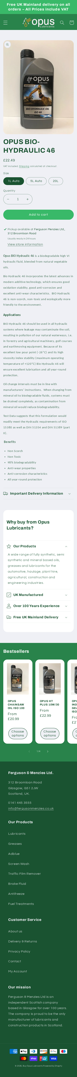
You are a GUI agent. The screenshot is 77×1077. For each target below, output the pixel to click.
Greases (15, 843)
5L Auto (36, 181)
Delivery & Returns (22, 941)
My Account (17, 971)
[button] (5, 22)
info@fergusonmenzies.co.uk (31, 808)
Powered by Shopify (52, 1066)
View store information (25, 244)
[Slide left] (29, 751)
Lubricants (16, 833)
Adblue (14, 853)
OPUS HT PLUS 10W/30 (49, 703)
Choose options (17, 733)
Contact (14, 961)
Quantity (9, 190)
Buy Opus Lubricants (33, 1066)
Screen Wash (18, 863)
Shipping (24, 166)
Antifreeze (16, 893)
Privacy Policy (19, 951)
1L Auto (14, 181)
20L (56, 181)
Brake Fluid (17, 883)
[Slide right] (47, 751)
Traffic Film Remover (24, 873)
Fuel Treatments (21, 904)
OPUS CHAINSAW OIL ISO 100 (16, 705)
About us (15, 931)
